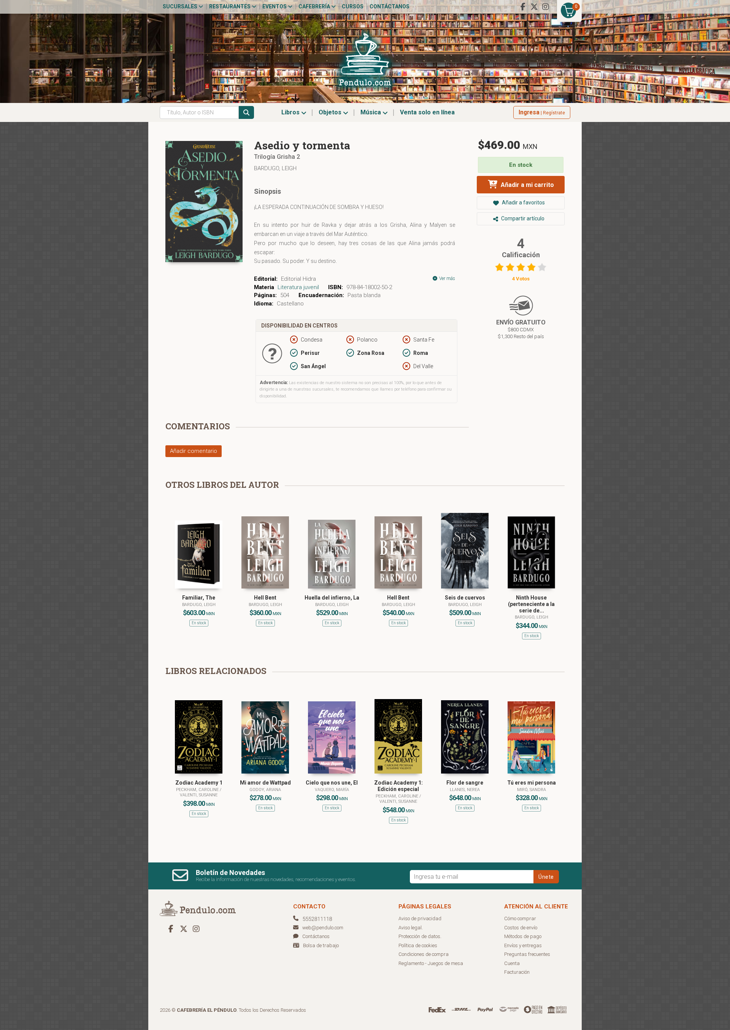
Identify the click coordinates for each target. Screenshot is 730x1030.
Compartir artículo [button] (522, 218)
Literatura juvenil (298, 287)
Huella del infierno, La (332, 598)
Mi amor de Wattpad (265, 783)
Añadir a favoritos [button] (523, 202)
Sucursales (180, 6)
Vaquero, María (332, 789)
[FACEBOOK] (522, 7)
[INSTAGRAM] (545, 7)
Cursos (352, 6)
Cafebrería (314, 6)
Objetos (331, 112)
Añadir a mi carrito (526, 184)
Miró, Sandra (531, 789)
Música (371, 112)
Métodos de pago (522, 936)
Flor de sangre (464, 783)
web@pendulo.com (322, 927)
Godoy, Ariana (265, 789)
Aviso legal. (410, 927)
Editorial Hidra (298, 278)
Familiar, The (198, 598)
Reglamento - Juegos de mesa (430, 963)
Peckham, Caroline (198, 789)
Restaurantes (230, 6)
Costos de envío (520, 927)
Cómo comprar (520, 918)
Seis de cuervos (465, 598)
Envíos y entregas (523, 945)
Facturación (517, 972)
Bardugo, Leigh (275, 168)
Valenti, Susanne (198, 795)
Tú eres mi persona (531, 783)
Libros (291, 112)
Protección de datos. (419, 936)
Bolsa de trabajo (321, 945)
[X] (534, 7)
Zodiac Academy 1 (198, 783)
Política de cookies (417, 945)
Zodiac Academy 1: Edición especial (398, 786)
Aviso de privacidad (419, 918)
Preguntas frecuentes (527, 954)
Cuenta (512, 963)
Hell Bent (265, 598)
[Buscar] (246, 112)
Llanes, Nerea (465, 789)
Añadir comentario (193, 451)
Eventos (275, 6)
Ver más (446, 278)
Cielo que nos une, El (332, 783)
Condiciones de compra (423, 954)
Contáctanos (389, 6)
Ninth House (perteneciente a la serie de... (531, 604)
